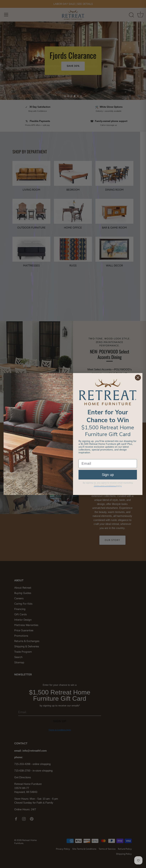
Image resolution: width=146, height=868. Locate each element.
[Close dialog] (138, 377)
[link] (108, 392)
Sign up (108, 475)
